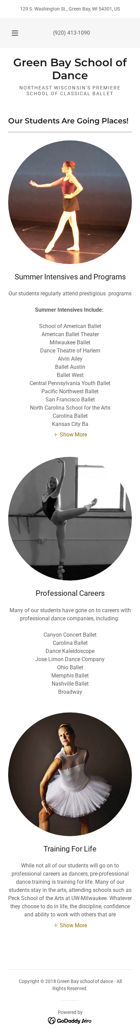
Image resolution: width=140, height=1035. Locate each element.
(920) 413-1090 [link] (71, 33)
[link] (70, 69)
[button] (15, 33)
